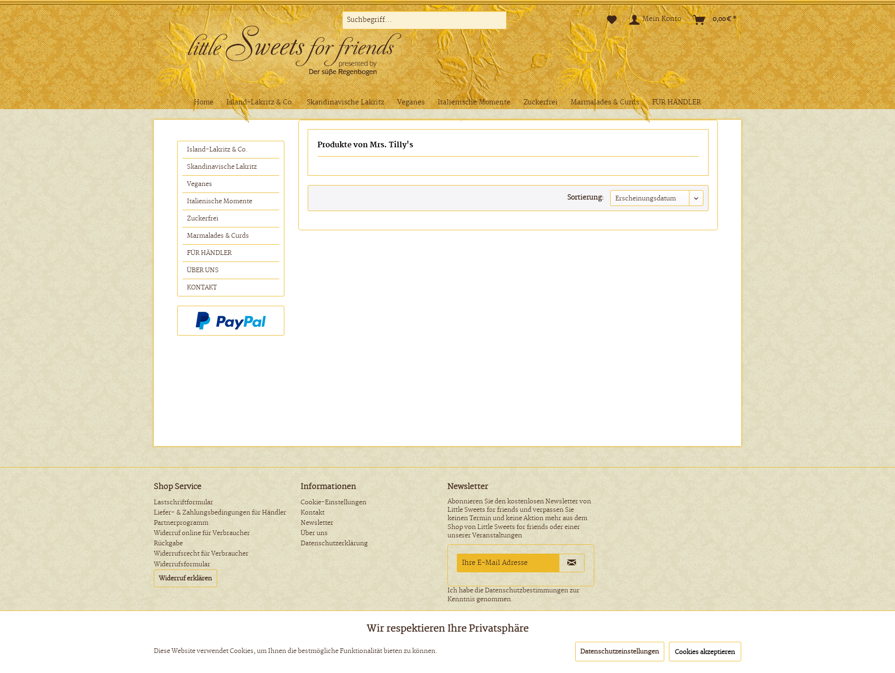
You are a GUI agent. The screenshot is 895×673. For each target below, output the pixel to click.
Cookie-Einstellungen (333, 502)
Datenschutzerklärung (334, 543)
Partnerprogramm (181, 523)
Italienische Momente (219, 201)
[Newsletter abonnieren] (572, 563)
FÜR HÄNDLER (209, 253)
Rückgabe (168, 543)
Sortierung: (585, 197)
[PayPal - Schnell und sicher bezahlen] (230, 321)
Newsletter (317, 523)
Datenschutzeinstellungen (619, 651)
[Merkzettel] (612, 20)
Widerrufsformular (182, 564)
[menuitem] (424, 20)
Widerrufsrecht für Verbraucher (201, 553)
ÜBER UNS (203, 270)
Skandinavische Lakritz (222, 167)
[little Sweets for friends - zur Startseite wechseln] (309, 53)
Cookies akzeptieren (705, 652)
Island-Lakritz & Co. (217, 149)
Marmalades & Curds (218, 236)
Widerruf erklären (185, 578)
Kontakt (312, 512)
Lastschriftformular (183, 502)
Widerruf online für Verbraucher (202, 533)
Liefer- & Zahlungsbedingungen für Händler (220, 512)
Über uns (314, 533)
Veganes (199, 184)
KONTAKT (202, 287)
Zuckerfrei (202, 218)
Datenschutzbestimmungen (526, 590)
